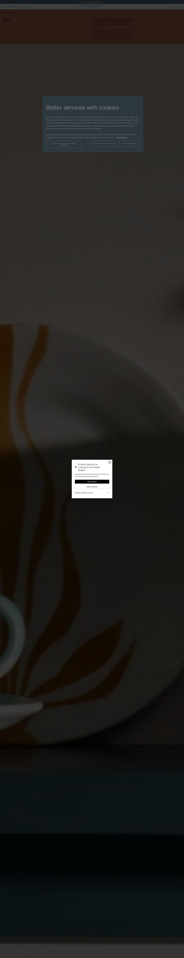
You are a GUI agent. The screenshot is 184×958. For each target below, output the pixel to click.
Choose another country (84, 493)
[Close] (110, 462)
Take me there (92, 482)
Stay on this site (92, 487)
